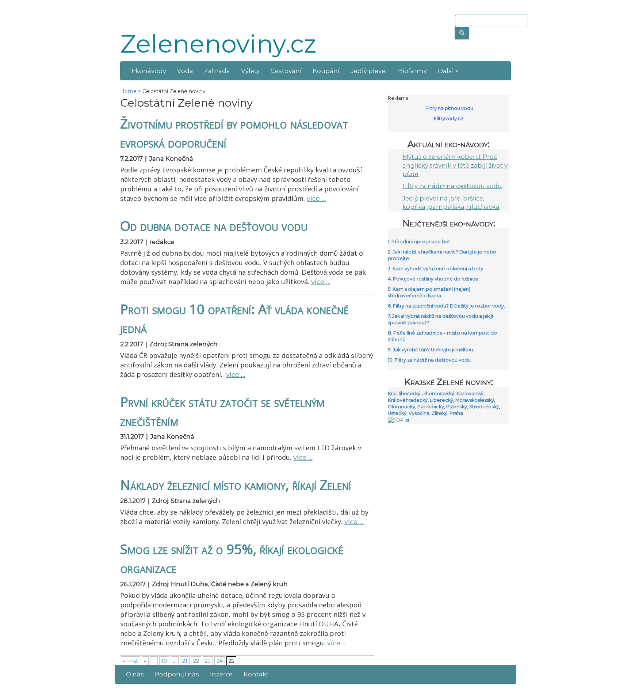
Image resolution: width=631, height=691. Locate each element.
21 (184, 661)
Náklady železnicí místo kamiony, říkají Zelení (235, 485)
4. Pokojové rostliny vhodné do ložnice (433, 279)
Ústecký (397, 413)
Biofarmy (412, 71)
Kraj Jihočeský (404, 393)
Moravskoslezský (474, 400)
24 (220, 661)
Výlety (250, 71)
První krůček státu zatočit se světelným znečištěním (222, 411)
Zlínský (439, 413)
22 (196, 661)
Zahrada (217, 71)
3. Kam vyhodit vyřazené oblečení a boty (435, 268)
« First (130, 661)
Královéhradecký (408, 400)
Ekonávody (148, 71)
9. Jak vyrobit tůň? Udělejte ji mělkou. (431, 349)
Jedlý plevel (369, 71)
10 (164, 661)
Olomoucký (401, 406)
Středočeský (484, 406)
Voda (185, 71)
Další (446, 71)
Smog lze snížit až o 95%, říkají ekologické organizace (231, 558)
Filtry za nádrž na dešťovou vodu (452, 186)
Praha (456, 413)
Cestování (286, 71)
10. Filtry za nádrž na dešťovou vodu (429, 360)
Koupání (326, 71)
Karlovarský (469, 393)
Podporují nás (177, 674)
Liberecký (441, 400)
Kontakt (256, 674)
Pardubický (430, 406)
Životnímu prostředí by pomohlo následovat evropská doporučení (234, 133)
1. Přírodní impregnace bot (419, 241)
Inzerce (221, 674)
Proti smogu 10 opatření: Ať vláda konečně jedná (234, 318)
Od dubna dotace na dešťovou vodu (213, 226)
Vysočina (419, 413)
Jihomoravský (438, 393)
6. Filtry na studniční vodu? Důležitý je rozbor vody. (446, 306)
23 (208, 661)
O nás (135, 674)
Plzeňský (456, 406)
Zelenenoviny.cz (218, 44)
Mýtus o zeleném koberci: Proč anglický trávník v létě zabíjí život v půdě (455, 165)
